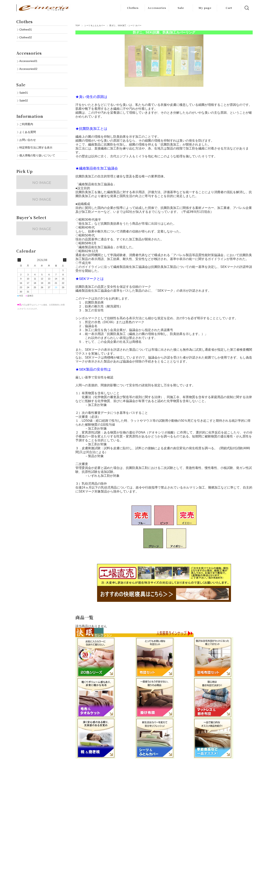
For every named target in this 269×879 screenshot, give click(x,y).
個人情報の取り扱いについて (37, 155)
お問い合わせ (27, 139)
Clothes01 (25, 29)
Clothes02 (25, 37)
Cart (229, 8)
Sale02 (23, 100)
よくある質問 (27, 132)
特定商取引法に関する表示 (35, 147)
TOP (77, 25)
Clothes (132, 8)
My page (205, 8)
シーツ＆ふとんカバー (94, 25)
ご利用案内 (26, 124)
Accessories (157, 8)
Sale (181, 8)
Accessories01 (28, 61)
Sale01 (23, 92)
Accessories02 (28, 68)
